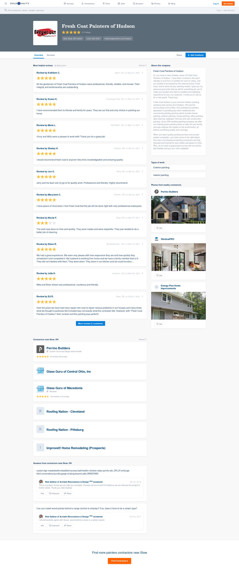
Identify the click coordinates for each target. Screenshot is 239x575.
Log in (216, 3)
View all (142, 65)
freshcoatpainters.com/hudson (118, 38)
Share (179, 55)
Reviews (51, 55)
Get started (228, 3)
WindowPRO (167, 239)
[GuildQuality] (20, 3)
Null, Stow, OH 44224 (72, 38)
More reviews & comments (90, 323)
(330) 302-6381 (93, 38)
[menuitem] (68, 3)
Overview (38, 55)
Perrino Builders (169, 191)
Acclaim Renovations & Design (74, 481)
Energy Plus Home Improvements (170, 287)
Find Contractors (119, 560)
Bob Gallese (51, 481)
